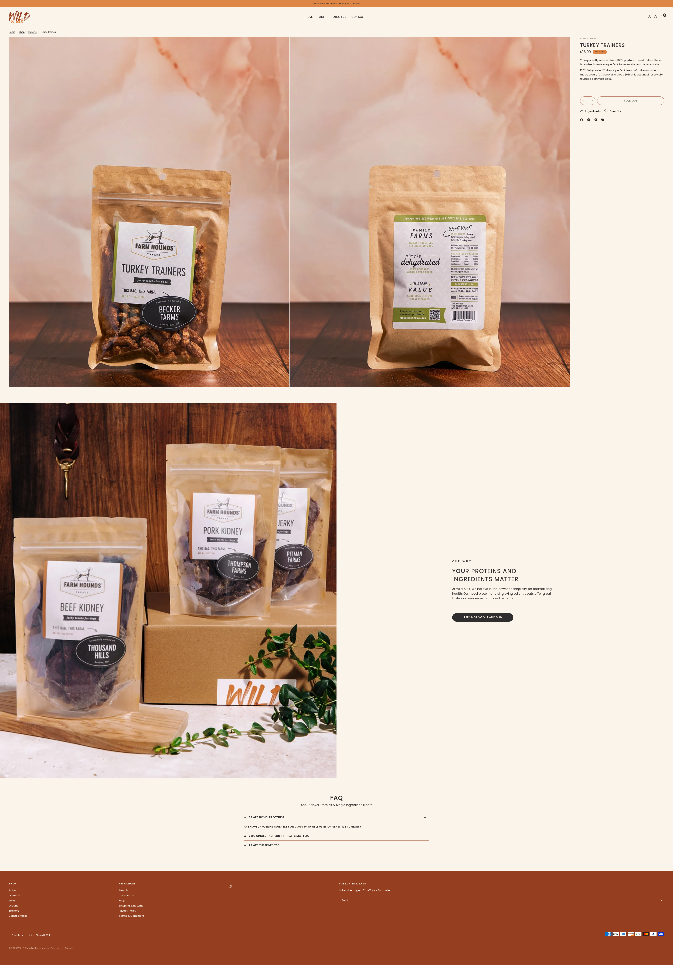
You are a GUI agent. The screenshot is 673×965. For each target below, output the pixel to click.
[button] (482, 617)
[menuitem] (309, 17)
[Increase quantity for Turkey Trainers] (592, 101)
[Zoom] (281, 44)
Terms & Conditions (132, 916)
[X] (589, 120)
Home (309, 17)
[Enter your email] (660, 900)
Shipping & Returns (131, 905)
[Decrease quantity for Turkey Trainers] (583, 101)
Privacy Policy (127, 910)
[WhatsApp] (596, 120)
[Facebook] (582, 120)
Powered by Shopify (62, 948)
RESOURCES (127, 883)
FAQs (122, 900)
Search (123, 890)
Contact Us (126, 895)
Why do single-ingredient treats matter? (276, 836)
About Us (339, 17)
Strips (12, 890)
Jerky (12, 900)
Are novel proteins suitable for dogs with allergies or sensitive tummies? (302, 827)
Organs (13, 905)
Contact (358, 17)
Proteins (32, 31)
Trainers (14, 910)
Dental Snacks (18, 916)
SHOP (13, 883)
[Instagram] (233, 886)
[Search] (655, 17)
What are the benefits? (261, 845)
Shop (321, 17)
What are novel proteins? (264, 817)
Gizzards (14, 895)
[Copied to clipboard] (603, 120)
